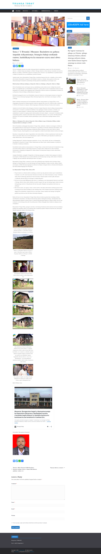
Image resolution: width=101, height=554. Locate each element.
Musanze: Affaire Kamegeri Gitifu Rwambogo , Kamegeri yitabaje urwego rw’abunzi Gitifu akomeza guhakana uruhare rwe (25, 469)
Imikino (56, 11)
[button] (29, 11)
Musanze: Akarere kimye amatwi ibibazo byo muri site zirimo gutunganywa (82, 81)
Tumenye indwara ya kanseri (56, 467)
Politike (18, 11)
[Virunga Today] (13, 11)
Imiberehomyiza (45, 11)
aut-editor (21, 63)
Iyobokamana (15, 48)
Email (13, 509)
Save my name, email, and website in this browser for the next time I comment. (30, 522)
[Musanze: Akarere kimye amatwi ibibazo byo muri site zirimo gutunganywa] (71, 82)
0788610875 (19, 540)
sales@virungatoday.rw (18, 543)
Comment (14, 483)
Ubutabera (35, 11)
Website (13, 515)
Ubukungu (25, 11)
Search (88, 18)
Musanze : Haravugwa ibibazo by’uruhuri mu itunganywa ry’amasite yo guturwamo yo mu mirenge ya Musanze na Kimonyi (82, 102)
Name (13, 502)
